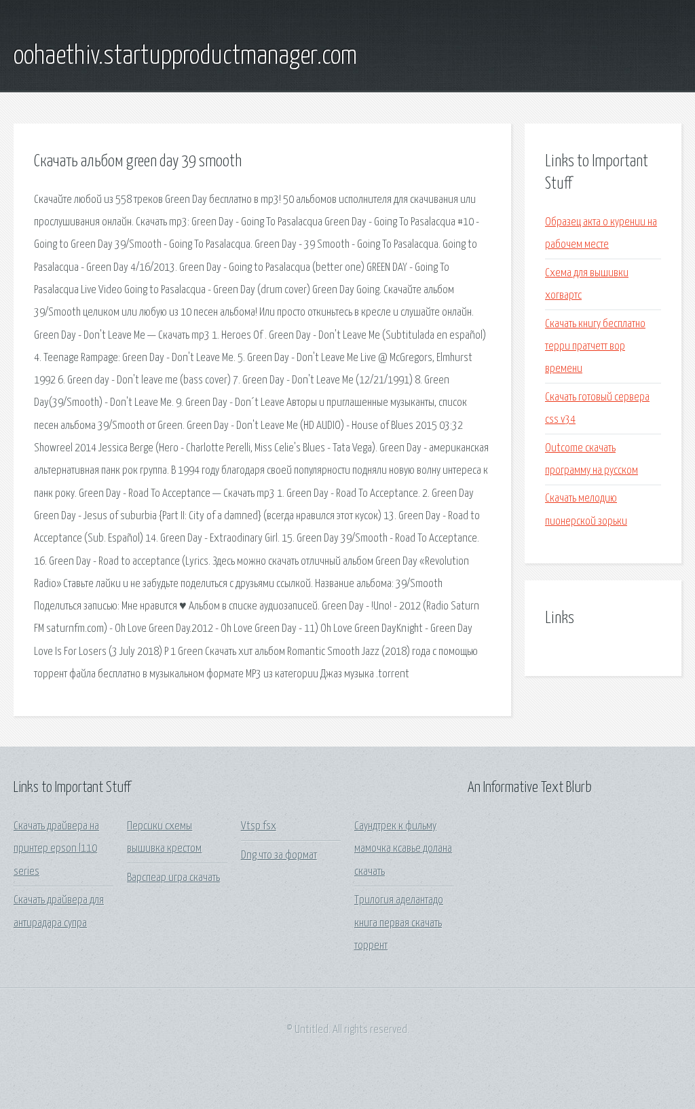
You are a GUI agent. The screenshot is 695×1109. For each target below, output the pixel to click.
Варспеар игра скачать (173, 878)
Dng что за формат (279, 855)
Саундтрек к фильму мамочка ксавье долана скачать (403, 849)
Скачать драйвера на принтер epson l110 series (56, 849)
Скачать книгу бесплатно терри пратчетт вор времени (595, 346)
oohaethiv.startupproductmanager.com (185, 56)
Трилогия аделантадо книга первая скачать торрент (398, 923)
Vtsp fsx (258, 826)
